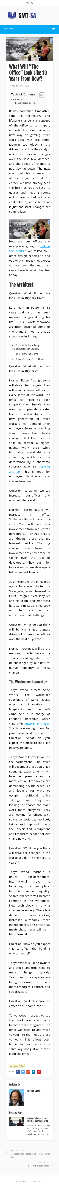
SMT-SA (26, 1181)
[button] (29, 3)
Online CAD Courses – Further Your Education (37, 1119)
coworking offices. (37, 723)
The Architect (17, 99)
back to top (36, 1181)
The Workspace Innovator (25, 103)
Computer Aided (17, 1066)
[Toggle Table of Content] (40, 95)
